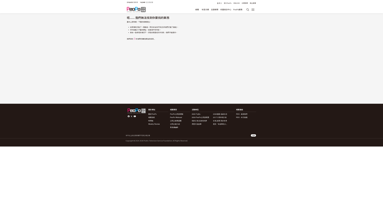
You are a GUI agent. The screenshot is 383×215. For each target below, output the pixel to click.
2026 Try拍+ (196, 114)
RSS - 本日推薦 (242, 117)
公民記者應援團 (176, 121)
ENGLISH (237, 3)
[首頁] (136, 9)
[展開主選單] (253, 10)
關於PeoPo (152, 114)
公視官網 (245, 3)
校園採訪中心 (225, 10)
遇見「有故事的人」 (220, 124)
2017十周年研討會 (220, 117)
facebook (129, 116)
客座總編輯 (174, 127)
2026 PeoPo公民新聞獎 (200, 117)
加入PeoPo (228, 3)
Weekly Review (154, 124)
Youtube (135, 116)
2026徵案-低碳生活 (220, 114)
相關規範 (151, 117)
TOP (253, 135)
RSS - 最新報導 (242, 114)
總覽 (197, 10)
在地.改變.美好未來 (220, 121)
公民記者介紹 (175, 124)
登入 (220, 3)
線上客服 (253, 3)
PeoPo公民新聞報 (176, 114)
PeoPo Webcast (176, 117)
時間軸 (150, 121)
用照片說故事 (197, 124)
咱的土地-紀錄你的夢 (199, 121)
